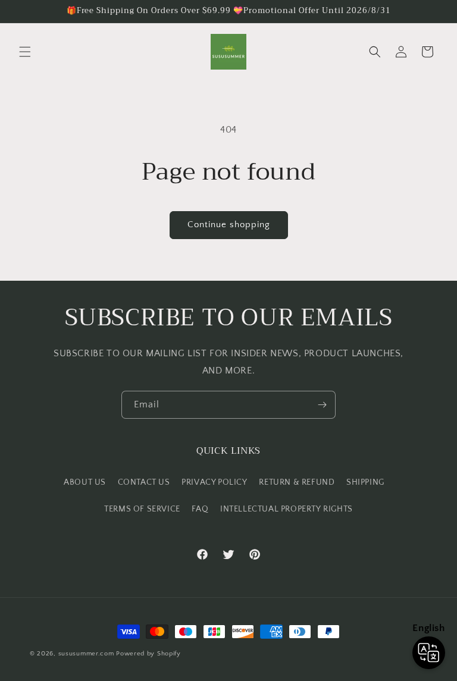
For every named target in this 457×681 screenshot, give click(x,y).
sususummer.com (86, 653)
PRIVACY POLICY (214, 482)
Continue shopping (228, 224)
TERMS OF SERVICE (142, 509)
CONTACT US (144, 482)
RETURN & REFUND (296, 482)
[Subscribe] (322, 405)
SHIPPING (365, 482)
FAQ (200, 509)
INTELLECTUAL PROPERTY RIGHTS (286, 509)
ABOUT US (85, 482)
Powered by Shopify (148, 653)
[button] (25, 52)
